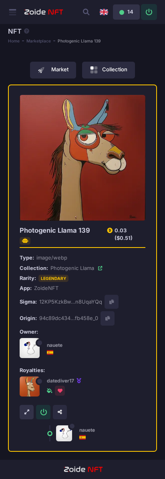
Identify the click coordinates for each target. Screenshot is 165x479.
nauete (54, 345)
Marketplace (38, 40)
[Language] (104, 12)
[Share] (60, 412)
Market (59, 69)
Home (14, 40)
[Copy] (112, 302)
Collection (114, 69)
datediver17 (60, 381)
